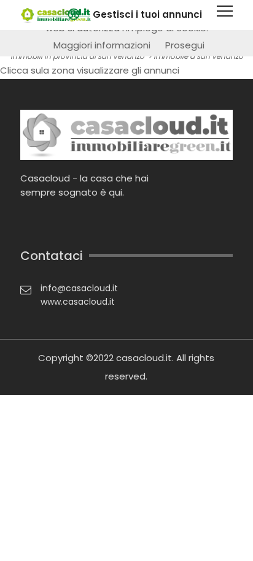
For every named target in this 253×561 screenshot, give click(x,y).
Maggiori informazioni (101, 45)
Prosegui (184, 45)
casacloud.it (144, 357)
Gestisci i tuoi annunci (147, 14)
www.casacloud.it (78, 302)
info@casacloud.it (79, 288)
